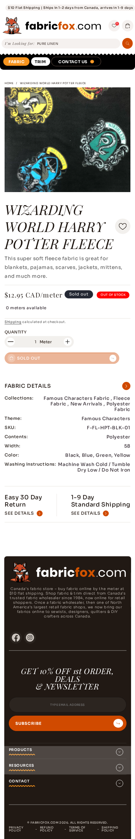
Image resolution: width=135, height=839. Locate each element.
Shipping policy (110, 829)
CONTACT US (72, 61)
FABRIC (17, 61)
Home (9, 83)
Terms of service (77, 829)
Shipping (13, 322)
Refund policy (47, 829)
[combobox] (77, 43)
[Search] (127, 43)
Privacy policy (16, 829)
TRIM (40, 61)
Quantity (16, 332)
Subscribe (28, 723)
